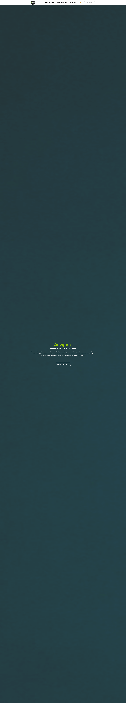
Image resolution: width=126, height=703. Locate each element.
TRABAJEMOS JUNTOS (63, 364)
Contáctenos (89, 2)
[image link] (33, 2)
